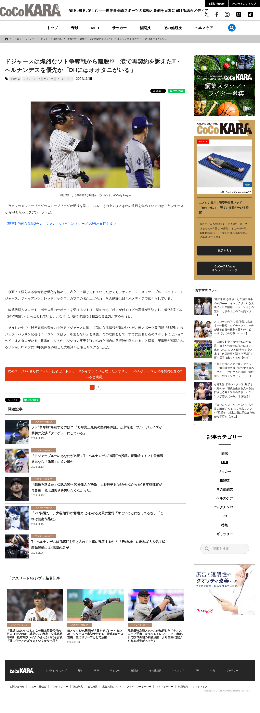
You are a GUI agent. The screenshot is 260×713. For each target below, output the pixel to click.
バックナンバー (224, 507)
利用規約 (183, 686)
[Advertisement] (95, 260)
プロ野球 (15, 79)
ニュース (48, 79)
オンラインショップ (244, 3)
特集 (224, 525)
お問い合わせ (216, 3)
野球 (74, 28)
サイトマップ (200, 686)
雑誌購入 (78, 686)
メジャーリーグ (31, 79)
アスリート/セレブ (24, 39)
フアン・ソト (64, 79)
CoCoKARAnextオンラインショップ (224, 268)
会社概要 (93, 686)
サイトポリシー (164, 686)
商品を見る (225, 250)
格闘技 (145, 28)
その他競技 (173, 28)
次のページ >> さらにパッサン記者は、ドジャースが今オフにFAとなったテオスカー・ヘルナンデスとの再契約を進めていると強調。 (95, 374)
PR (224, 516)
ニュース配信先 (37, 686)
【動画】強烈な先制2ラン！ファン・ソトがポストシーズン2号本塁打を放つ (60, 223)
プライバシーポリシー (139, 686)
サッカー (119, 28)
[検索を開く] (232, 27)
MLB (95, 28)
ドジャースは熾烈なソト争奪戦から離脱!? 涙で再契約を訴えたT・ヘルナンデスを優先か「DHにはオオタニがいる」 (105, 39)
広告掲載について (112, 686)
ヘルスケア (204, 28)
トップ (52, 28)
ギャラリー (225, 534)
